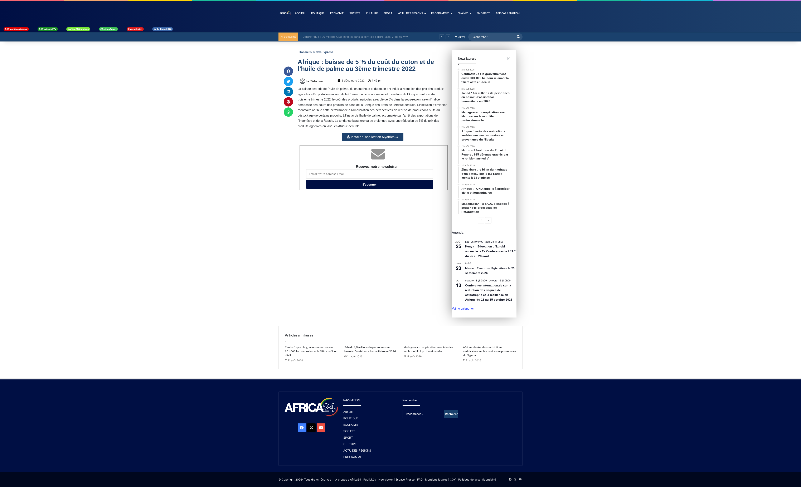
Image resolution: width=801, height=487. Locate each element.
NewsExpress (323, 52)
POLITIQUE (350, 418)
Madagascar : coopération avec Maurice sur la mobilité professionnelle (428, 349)
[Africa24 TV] (285, 13)
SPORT (348, 437)
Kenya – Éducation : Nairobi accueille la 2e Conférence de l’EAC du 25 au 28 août (490, 251)
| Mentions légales (435, 479)
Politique (318, 13)
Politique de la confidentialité (477, 479)
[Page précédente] (481, 220)
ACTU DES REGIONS (357, 450)
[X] (311, 427)
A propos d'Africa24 (348, 479)
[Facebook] (302, 427)
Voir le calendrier (463, 308)
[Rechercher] (518, 37)
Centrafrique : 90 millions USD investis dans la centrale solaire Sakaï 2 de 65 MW (353, 36)
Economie (337, 13)
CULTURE (349, 444)
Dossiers (305, 52)
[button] (288, 71)
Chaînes (463, 13)
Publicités (369, 479)
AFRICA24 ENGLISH (508, 13)
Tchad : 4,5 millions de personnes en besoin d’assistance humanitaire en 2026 (370, 349)
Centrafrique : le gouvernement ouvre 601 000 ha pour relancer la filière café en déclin (311, 351)
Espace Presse (405, 479)
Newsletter (385, 479)
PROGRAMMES (440, 13)
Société (354, 13)
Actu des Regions (410, 13)
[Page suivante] (488, 220)
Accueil (300, 13)
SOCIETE (349, 431)
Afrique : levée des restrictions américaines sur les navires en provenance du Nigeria (489, 351)
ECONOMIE (350, 424)
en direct (483, 13)
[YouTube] (321, 427)
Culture (372, 13)
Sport (388, 13)
